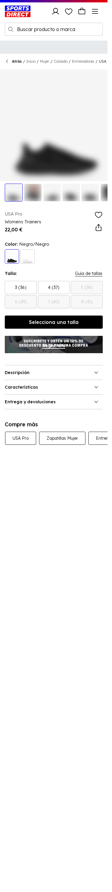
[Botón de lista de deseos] (68, 11)
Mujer (44, 61)
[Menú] (95, 11)
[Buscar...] (11, 29)
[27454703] (12, 256)
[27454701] (27, 256)
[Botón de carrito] (81, 11)
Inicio (31, 61)
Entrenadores (83, 61)
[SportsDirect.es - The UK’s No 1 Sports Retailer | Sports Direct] (17, 11)
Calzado (60, 61)
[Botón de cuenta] (55, 11)
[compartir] (98, 227)
